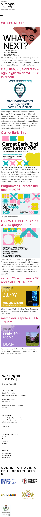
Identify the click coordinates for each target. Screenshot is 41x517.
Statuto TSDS (6, 455)
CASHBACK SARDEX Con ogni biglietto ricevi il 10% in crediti (20, 73)
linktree (4, 443)
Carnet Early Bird (13, 133)
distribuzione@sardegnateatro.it (12, 420)
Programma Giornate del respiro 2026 (19, 188)
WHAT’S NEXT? (12, 23)
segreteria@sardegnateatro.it (11, 418)
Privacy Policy (6, 453)
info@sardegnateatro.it (9, 422)
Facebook (5, 437)
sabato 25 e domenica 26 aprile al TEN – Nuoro (20, 280)
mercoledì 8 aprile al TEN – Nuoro (20, 320)
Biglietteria (5, 426)
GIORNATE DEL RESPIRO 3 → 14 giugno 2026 (19, 223)
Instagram (5, 441)
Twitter (4, 439)
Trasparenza (6, 457)
